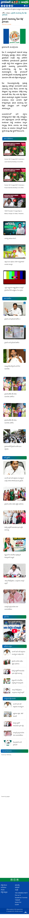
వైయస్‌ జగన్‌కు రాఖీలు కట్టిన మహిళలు (14, 504)
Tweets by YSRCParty (6, 755)
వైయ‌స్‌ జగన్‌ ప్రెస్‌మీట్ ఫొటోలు (11, 343)
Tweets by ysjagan (5, 797)
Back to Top (25, 912)
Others (8, 13)
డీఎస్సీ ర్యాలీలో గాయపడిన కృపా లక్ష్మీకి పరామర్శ (18, 726)
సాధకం (3, 890)
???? (24, 5)
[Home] (14, 2)
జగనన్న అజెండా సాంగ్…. (10, 238)
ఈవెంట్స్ (17, 885)
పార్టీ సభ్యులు (4, 892)
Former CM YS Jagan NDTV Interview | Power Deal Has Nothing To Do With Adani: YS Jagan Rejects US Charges (14, 188)
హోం (3, 13)
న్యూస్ (16, 890)
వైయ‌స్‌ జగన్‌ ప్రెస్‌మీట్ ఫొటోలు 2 (12, 319)
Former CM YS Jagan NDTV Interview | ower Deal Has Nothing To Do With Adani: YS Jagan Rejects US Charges (14, 162)
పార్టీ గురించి (4, 885)
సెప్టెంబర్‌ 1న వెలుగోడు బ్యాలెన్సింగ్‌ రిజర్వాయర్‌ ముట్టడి (17, 683)
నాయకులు (3, 887)
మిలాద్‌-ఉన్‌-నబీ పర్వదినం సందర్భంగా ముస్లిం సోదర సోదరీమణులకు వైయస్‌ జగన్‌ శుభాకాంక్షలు (14, 481)
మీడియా (17, 887)
